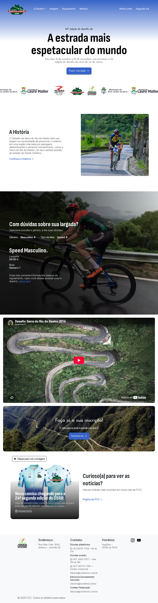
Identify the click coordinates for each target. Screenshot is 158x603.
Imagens (54, 8)
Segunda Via (142, 8)
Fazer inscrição (77, 71)
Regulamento (69, 8)
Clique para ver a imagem (31, 458)
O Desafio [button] (39, 8)
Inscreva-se (77, 436)
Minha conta (126, 8)
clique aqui (25, 281)
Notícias (84, 8)
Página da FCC (91, 499)
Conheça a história (20, 158)
